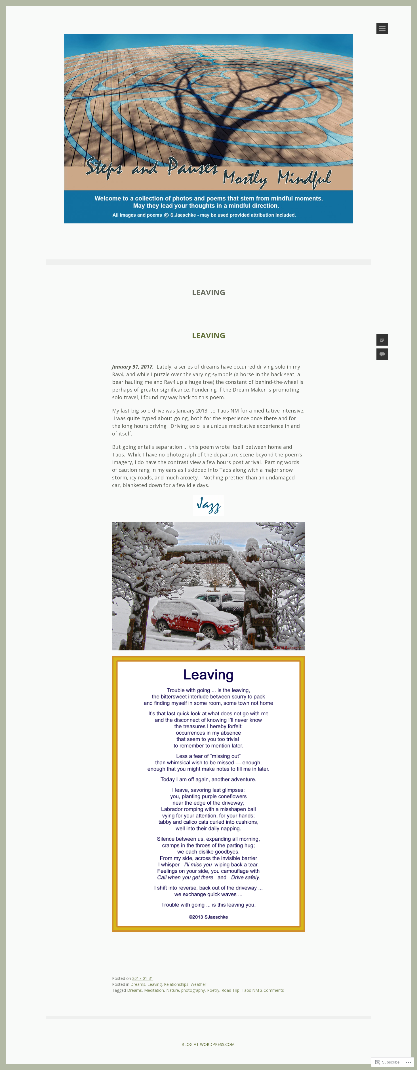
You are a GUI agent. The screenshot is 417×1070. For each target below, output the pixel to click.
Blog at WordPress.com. (208, 1044)
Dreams (137, 984)
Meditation (154, 990)
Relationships (176, 984)
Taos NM (250, 990)
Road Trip (230, 990)
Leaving (208, 335)
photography (193, 990)
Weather (198, 984)
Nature (172, 990)
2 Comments (272, 990)
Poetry (213, 990)
